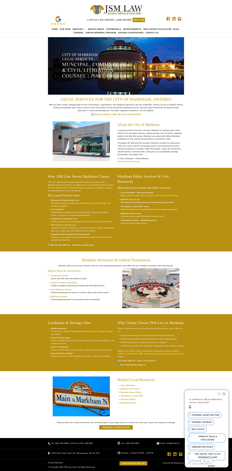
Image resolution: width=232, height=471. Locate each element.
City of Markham (128, 385)
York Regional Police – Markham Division (139, 220)
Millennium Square (59, 296)
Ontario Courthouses (131, 33)
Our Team (65, 29)
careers (78, 33)
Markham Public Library (131, 213)
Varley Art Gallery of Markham (64, 283)
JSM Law (68, 467)
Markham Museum (59, 328)
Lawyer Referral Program (100, 33)
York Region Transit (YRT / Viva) (135, 206)
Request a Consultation (116, 427)
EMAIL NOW (138, 20)
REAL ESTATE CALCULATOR (157, 29)
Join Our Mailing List (133, 463)
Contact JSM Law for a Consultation (122, 114)
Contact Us (152, 33)
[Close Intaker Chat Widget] (224, 394)
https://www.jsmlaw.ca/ (135, 365)
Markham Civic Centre (130, 199)
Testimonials (113, 29)
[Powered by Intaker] (211, 466)
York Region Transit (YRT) (132, 396)
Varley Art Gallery (128, 399)
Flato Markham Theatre (61, 289)
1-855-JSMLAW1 (86, 443)
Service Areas (96, 29)
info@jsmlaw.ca (173, 443)
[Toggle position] (219, 394)
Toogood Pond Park (60, 276)
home (55, 29)
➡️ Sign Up (96, 114)
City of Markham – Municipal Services (137, 193)
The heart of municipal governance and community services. (147, 202)
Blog (176, 29)
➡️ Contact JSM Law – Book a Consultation (137, 361)
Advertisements (132, 29)
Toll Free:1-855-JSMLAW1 (101, 20)
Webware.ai (179, 463)
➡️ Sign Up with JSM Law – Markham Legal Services (71, 245)
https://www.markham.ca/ (129, 161)
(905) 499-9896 (124, 20)
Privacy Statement (55, 463)
